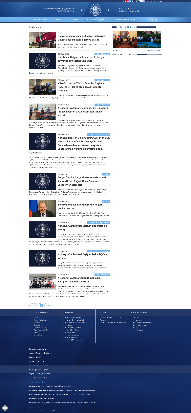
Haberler (59, 19)
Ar (161, 1)
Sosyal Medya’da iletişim (76, 340)
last (52, 305)
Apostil (135, 327)
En (151, 1)
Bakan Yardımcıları (41, 320)
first (30, 305)
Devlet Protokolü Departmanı (125, 19)
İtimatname (38, 325)
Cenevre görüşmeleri (74, 327)
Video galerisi (72, 337)
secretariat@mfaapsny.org (39, 365)
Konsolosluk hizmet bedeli (143, 322)
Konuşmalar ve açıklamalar (99, 134)
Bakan (36, 317)
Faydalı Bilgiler (152, 19)
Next (159, 43)
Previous (115, 43)
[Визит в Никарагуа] (149, 39)
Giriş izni (136, 317)
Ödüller (36, 332)
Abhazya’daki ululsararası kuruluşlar (113, 322)
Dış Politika (74, 19)
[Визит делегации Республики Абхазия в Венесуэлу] (125, 39)
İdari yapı (37, 322)
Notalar (106, 174)
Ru (155, 1)
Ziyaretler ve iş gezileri (75, 320)
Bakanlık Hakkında (40, 19)
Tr (158, 1)
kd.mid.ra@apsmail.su (37, 382)
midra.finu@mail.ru (36, 407)
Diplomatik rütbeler (41, 330)
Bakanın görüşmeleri (74, 317)
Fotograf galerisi (73, 335)
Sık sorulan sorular (140, 325)
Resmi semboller (40, 327)
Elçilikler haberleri (102, 54)
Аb (148, 1)
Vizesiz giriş (137, 320)
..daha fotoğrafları (154, 50)
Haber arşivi (71, 332)
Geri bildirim (38, 335)
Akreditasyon (138, 330)
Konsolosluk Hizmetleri (95, 19)
